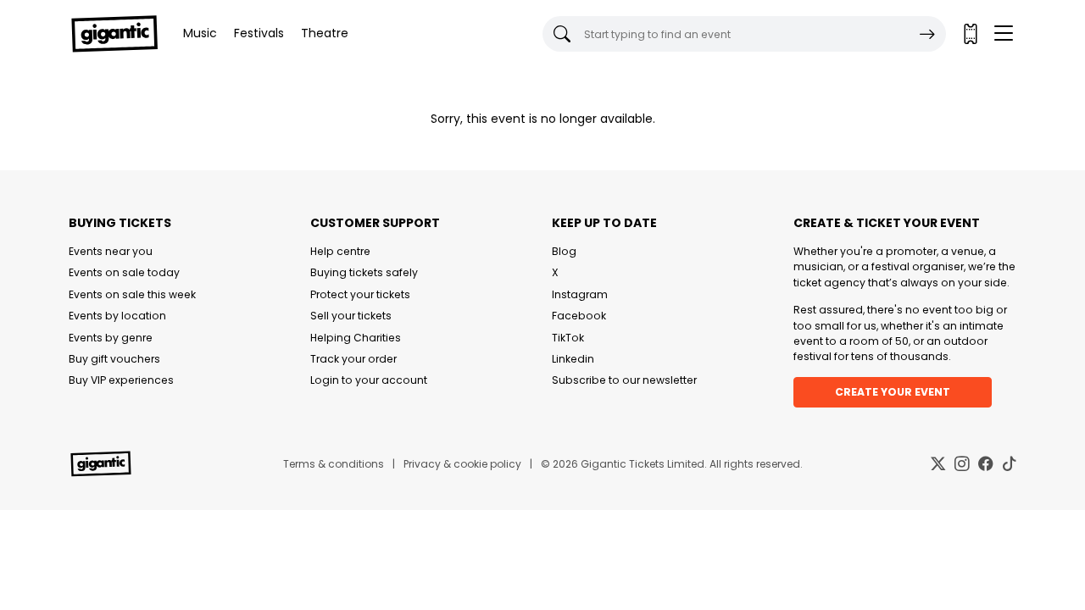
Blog (564, 251)
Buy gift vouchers (114, 359)
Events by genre (111, 337)
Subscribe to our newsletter (624, 380)
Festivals (259, 33)
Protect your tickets (360, 294)
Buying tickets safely (364, 272)
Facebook (579, 315)
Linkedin (573, 359)
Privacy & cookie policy (462, 464)
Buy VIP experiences (121, 380)
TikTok (568, 337)
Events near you (111, 251)
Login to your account (368, 380)
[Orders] (969, 34)
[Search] (927, 33)
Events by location (117, 315)
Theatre (324, 33)
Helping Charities (355, 337)
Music (200, 33)
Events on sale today (124, 272)
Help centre (340, 251)
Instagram (580, 294)
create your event (892, 392)
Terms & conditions (333, 464)
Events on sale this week (132, 294)
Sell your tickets (351, 315)
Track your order (353, 359)
